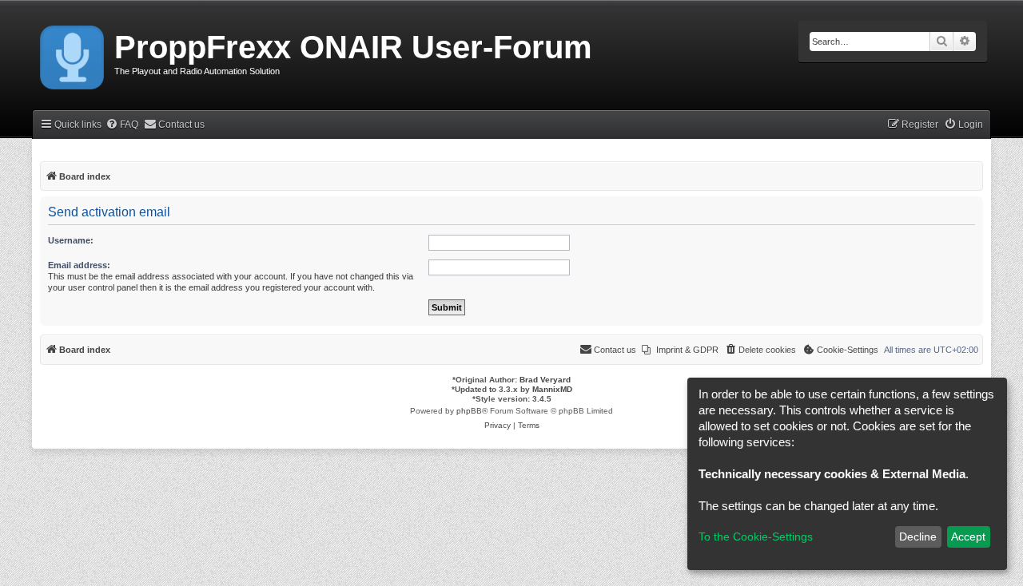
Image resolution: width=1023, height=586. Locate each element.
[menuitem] (121, 125)
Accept (968, 536)
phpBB (469, 410)
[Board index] (73, 54)
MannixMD (552, 389)
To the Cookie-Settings (756, 536)
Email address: (79, 265)
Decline (918, 536)
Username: (71, 240)
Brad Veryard (545, 379)
